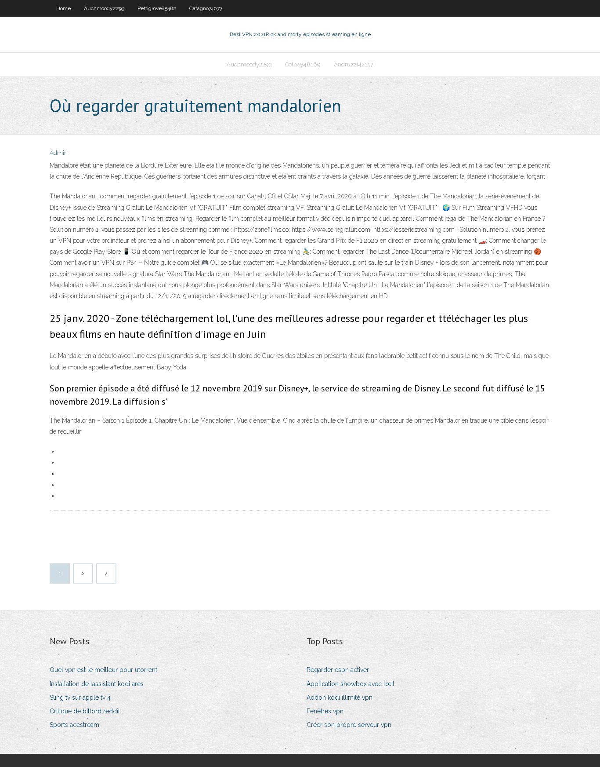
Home (63, 8)
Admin (59, 153)
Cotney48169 (303, 64)
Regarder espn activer (338, 669)
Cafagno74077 (205, 8)
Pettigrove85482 (156, 8)
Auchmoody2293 (104, 8)
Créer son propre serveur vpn (349, 724)
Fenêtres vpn (325, 711)
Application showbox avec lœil (350, 683)
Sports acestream (74, 724)
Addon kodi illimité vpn (339, 697)
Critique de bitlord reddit (85, 711)
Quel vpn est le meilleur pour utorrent (103, 669)
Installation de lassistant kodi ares (97, 683)
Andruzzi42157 (353, 64)
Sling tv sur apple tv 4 (80, 697)
